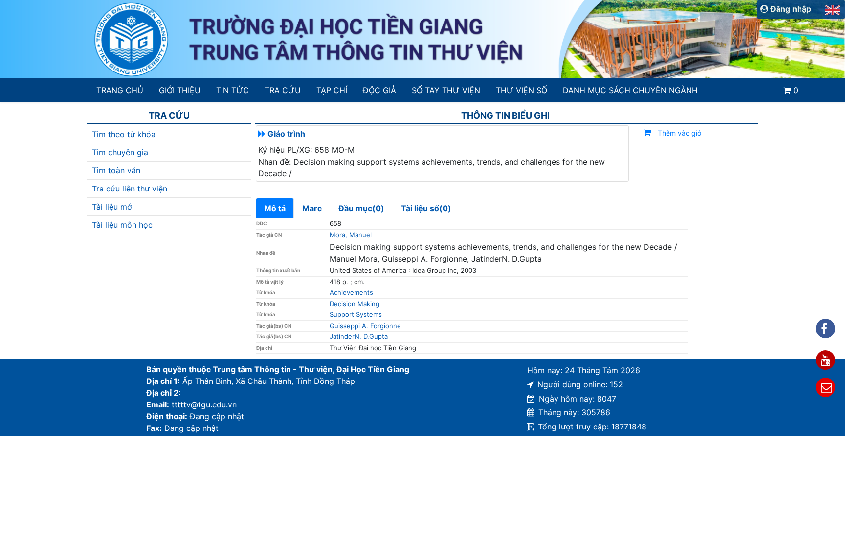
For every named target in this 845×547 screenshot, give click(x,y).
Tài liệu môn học (122, 225)
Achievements (351, 292)
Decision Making (354, 304)
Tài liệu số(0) (426, 208)
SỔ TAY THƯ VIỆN (446, 90)
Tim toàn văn (116, 170)
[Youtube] (825, 360)
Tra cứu (283, 90)
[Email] (825, 387)
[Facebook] (825, 328)
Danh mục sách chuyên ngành (630, 90)
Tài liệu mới (113, 207)
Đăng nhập (789, 9)
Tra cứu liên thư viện (129, 188)
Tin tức (232, 90)
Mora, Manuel (351, 234)
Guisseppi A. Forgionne (365, 326)
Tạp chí (331, 90)
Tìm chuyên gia (120, 152)
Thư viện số (521, 90)
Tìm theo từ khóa (124, 134)
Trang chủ (119, 90)
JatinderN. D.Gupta (359, 336)
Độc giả (379, 90)
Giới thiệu (179, 90)
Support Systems (356, 314)
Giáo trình (286, 134)
